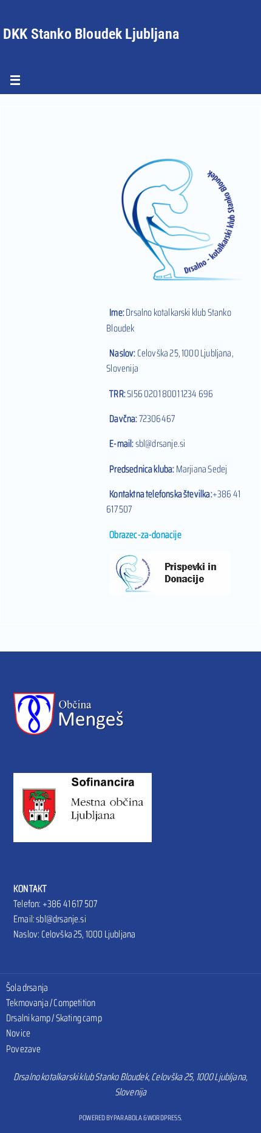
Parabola (128, 1117)
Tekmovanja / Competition (50, 1002)
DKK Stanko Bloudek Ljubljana (91, 34)
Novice (18, 1033)
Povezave (23, 1048)
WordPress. (164, 1117)
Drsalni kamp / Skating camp (54, 1018)
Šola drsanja (27, 987)
